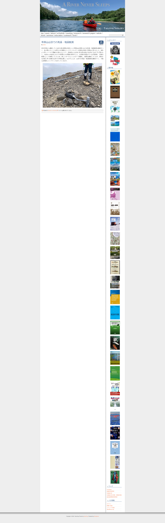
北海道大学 (109, 493)
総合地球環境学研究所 (112, 497)
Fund (75, 35)
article (100, 33)
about (54, 33)
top (43, 33)
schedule (61, 33)
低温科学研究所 (110, 491)
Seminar (51, 35)
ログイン (109, 503)
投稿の (109, 505)
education (59, 35)
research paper (90, 33)
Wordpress (96, 516)
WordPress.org (110, 509)
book (44, 35)
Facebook (109, 489)
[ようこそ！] (115, 48)
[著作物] (115, 77)
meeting (70, 33)
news (48, 33)
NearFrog (86, 516)
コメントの (110, 507)
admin (44, 44)
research (78, 33)
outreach (68, 35)
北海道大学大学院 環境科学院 (114, 495)
